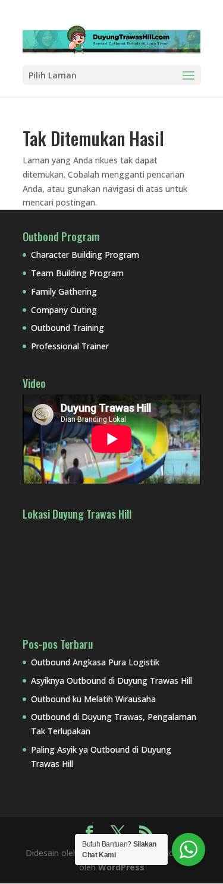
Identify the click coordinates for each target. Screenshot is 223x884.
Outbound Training (67, 327)
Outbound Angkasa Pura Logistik (95, 662)
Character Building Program (85, 254)
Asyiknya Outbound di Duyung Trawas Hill (111, 680)
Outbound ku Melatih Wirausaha (93, 699)
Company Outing (64, 309)
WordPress (121, 867)
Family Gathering (64, 291)
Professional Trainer (70, 346)
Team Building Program (77, 273)
